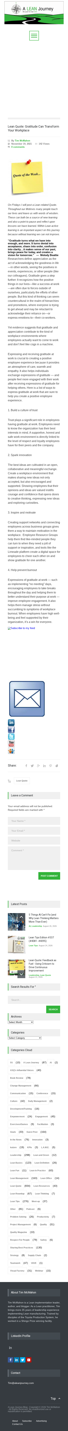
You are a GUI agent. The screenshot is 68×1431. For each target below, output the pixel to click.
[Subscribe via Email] (34, 699)
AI (30, 926)
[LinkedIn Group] (34, 722)
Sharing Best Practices (21, 1247)
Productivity (43, 1217)
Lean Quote (22, 781)
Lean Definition (42, 1163)
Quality (43, 1224)
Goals (13, 1132)
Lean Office (46, 1178)
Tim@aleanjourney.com (21, 1383)
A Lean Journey (31, 1062)
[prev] (21, 917)
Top (53, 1398)
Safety (43, 1240)
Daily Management (37, 1101)
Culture (13, 1101)
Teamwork (15, 1263)
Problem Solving (18, 1217)
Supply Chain (34, 1255)
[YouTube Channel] (34, 743)
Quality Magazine (18, 1232)
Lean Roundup (17, 1193)
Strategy (14, 1255)
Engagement (41, 1116)
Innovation (37, 1139)
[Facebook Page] (34, 729)
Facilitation (42, 1124)
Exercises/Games (19, 1124)
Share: (12, 765)
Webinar (39, 1271)
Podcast (30, 1209)
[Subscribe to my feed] (34, 653)
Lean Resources (41, 1186)
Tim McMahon (22, 140)
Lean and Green (41, 1155)
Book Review (16, 1078)
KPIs (29, 1147)
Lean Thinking (42, 1193)
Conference (42, 1093)
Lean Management (19, 1178)
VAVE (33, 1263)
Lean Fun (14, 1170)
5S (11, 1062)
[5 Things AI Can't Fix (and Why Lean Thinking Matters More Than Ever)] (16, 922)
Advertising (41, 1421)
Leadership (37, 926)
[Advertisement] (34, 76)
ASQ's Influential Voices (22, 1070)
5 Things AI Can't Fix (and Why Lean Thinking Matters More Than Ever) (44, 918)
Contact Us (17, 1424)
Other (13, 1209)
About (15, 1421)
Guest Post (32, 1132)
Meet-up (36, 1201)
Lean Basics (16, 1163)
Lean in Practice (38, 1170)
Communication (18, 1093)
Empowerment (17, 1116)
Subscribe (27, 1421)
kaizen (13, 1147)
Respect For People (20, 1240)
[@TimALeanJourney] (34, 736)
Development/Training (21, 1109)
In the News (16, 1139)
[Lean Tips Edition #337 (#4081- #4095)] (16, 944)
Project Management (20, 1224)
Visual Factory (17, 1271)
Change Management (20, 1086)
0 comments (18, 147)
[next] (21, 974)
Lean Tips (33, 945)
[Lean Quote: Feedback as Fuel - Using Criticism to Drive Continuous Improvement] (16, 967)
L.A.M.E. (45, 1147)
